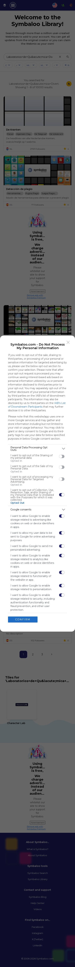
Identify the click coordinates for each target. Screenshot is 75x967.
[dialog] (37, 484)
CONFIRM (22, 619)
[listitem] (37, 448)
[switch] (62, 456)
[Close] (68, 342)
